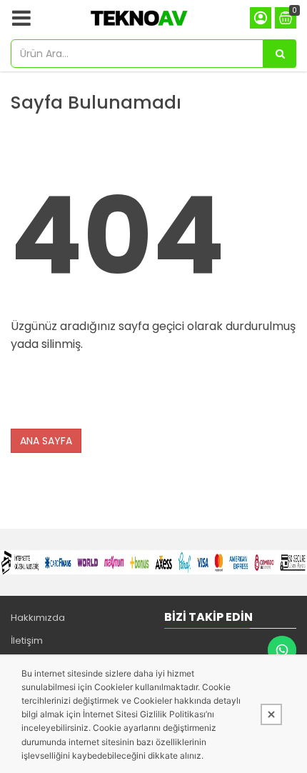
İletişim (27, 640)
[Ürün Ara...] (279, 53)
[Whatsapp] (282, 650)
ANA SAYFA (46, 441)
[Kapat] (271, 714)
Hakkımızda (38, 617)
